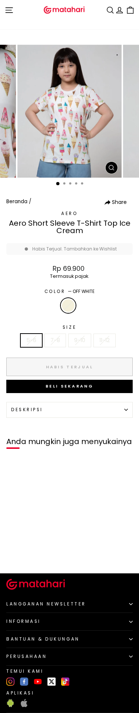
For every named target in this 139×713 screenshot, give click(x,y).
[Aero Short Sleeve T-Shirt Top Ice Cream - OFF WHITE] (14, 555)
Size (69, 327)
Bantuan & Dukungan (43, 639)
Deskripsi (27, 410)
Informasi (23, 621)
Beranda (16, 201)
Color (69, 291)
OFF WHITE (68, 305)
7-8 (55, 340)
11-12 (104, 340)
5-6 (31, 340)
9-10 (79, 340)
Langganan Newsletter (46, 604)
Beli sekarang (69, 386)
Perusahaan (26, 656)
